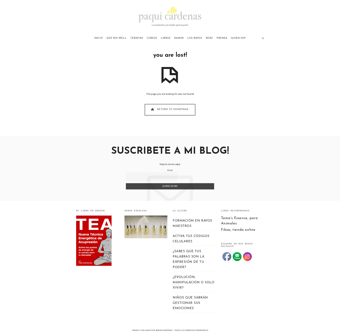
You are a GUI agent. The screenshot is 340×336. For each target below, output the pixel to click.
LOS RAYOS (194, 38)
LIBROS (166, 38)
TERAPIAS (136, 38)
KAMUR (179, 38)
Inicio (98, 38)
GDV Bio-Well (117, 38)
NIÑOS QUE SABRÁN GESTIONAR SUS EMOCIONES (190, 303)
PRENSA (222, 38)
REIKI (209, 38)
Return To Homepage (172, 109)
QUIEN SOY (238, 38)
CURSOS (152, 38)
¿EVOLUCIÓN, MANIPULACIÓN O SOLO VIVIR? (193, 282)
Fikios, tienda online (238, 230)
